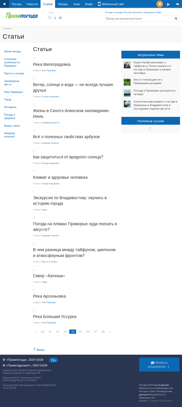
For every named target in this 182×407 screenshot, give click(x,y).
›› (110, 331)
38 (103, 331)
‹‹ (36, 331)
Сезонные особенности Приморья (12, 62)
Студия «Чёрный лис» (161, 400)
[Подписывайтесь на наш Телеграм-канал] (168, 4)
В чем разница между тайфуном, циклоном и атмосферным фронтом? (74, 252)
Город (7, 99)
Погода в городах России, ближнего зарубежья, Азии (133, 12)
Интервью (10, 107)
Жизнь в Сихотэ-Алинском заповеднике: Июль (71, 113)
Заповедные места (11, 82)
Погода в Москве (148, 385)
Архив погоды (12, 51)
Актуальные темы (151, 54)
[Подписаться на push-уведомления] (159, 4)
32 (57, 331)
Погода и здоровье (9, 116)
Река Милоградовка (52, 64)
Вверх (41, 349)
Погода (16, 4)
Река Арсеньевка (49, 296)
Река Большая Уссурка (54, 316)
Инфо (89, 4)
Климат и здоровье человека (60, 177)
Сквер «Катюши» (49, 275)
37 (95, 331)
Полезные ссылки (150, 120)
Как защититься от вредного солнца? (68, 157)
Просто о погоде (14, 73)
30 (42, 331)
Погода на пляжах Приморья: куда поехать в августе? (75, 226)
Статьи (47, 4)
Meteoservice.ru (147, 388)
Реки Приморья (13, 92)
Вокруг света (12, 125)
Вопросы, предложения (158, 364)
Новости (32, 4)
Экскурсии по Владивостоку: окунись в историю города (70, 200)
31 (50, 331)
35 (80, 331)
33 (65, 331)
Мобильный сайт (112, 4)
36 (88, 331)
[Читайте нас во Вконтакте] (177, 4)
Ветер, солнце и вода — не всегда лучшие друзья (73, 87)
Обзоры (63, 4)
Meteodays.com (165, 388)
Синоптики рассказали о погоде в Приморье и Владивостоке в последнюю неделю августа (155, 105)
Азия (76, 4)
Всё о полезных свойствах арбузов (66, 136)
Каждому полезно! (9, 134)
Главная (7, 28)
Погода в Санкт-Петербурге (154, 391)
